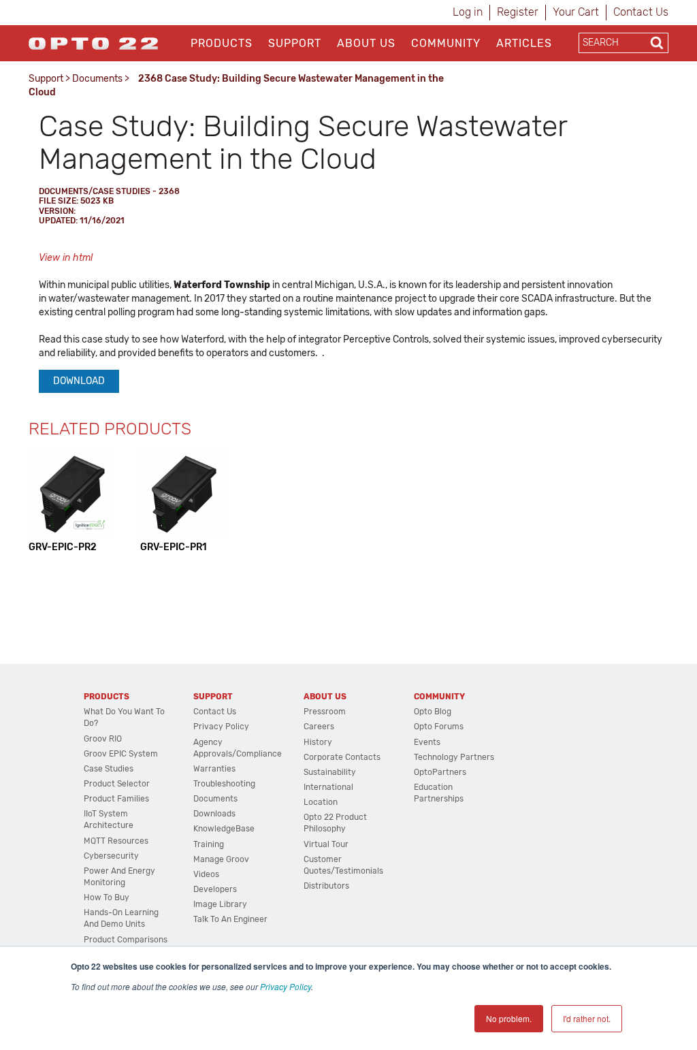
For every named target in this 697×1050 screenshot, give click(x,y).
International (328, 787)
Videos (206, 874)
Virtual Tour (326, 844)
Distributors (326, 886)
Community (446, 43)
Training (208, 844)
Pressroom (325, 711)
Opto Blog (432, 711)
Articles (524, 43)
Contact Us (640, 11)
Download (79, 381)
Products (222, 43)
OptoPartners (440, 772)
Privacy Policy (285, 986)
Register (517, 11)
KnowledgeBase (224, 828)
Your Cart (576, 11)
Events (427, 742)
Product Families (116, 799)
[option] (71, 502)
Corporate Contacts (342, 757)
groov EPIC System (121, 754)
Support (294, 43)
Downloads (214, 813)
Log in (468, 11)
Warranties (214, 769)
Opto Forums (439, 726)
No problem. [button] (509, 1018)
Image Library (220, 904)
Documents (97, 78)
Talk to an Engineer (230, 919)
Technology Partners (454, 757)
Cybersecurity (111, 856)
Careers (319, 726)
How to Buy (106, 897)
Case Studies (108, 769)
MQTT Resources (116, 841)
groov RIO (103, 739)
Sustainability (330, 772)
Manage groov (221, 859)
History (318, 742)
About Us (366, 43)
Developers (215, 889)
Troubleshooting (224, 784)
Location (321, 802)
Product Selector (117, 784)
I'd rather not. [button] (587, 1018)
